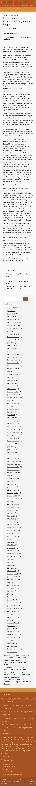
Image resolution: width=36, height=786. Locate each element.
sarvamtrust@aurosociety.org (13, 774)
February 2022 (12, 461)
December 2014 (13, 608)
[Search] (25, 299)
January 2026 (12, 325)
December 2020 (13, 499)
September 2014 (13, 614)
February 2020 (12, 528)
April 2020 (11, 522)
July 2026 (11, 311)
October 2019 (12, 536)
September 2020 (13, 507)
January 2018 (12, 577)
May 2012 (11, 646)
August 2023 (12, 409)
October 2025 (12, 334)
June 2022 (11, 450)
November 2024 (13, 366)
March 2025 (11, 354)
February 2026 (12, 322)
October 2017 (12, 580)
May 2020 (11, 519)
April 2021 (11, 487)
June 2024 (11, 380)
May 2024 (11, 383)
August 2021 (12, 478)
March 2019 (11, 551)
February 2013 (12, 635)
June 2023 (11, 415)
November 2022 (13, 435)
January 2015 (12, 606)
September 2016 (13, 588)
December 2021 (13, 467)
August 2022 (12, 444)
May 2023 (11, 418)
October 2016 (12, 585)
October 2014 (12, 611)
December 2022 (13, 432)
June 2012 (11, 643)
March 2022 (11, 458)
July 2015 (11, 597)
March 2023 (11, 424)
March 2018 (11, 571)
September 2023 (13, 406)
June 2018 (11, 565)
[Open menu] (18, 9)
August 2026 (12, 308)
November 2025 (13, 331)
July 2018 (11, 562)
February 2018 (12, 574)
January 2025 (12, 360)
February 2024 (12, 392)
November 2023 (13, 400)
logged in (18, 274)
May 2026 (11, 317)
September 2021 (13, 476)
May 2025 (11, 348)
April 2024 (11, 386)
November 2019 (13, 533)
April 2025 (11, 351)
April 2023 (11, 421)
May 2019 (11, 545)
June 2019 (11, 542)
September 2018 (13, 559)
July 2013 (11, 626)
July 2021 (11, 481)
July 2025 (11, 343)
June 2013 (11, 629)
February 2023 (12, 426)
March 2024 (11, 389)
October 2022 (12, 438)
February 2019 (12, 554)
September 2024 (13, 372)
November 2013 (13, 620)
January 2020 (12, 530)
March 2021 (11, 490)
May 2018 (11, 568)
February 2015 (12, 603)
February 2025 (12, 357)
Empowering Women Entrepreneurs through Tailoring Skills (17, 662)
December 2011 (13, 649)
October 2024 (12, 369)
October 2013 (12, 623)
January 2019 (12, 557)
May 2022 (11, 452)
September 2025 (13, 337)
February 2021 (12, 493)
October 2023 (12, 403)
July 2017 (11, 583)
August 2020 (12, 510)
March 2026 (11, 320)
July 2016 (11, 591)
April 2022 (11, 455)
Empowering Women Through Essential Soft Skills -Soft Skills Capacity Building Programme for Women (17, 727)
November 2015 (13, 594)
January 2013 (12, 637)
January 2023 (12, 429)
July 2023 (11, 412)
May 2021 (11, 484)
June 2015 (11, 600)
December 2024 (13, 363)
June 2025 (11, 346)
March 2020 (11, 525)
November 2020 (13, 502)
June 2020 (11, 516)
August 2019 (12, 539)
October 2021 (12, 473)
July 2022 (11, 447)
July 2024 (11, 377)
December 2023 (13, 398)
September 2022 (13, 441)
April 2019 (11, 548)
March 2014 (11, 617)
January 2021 (12, 496)
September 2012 (13, 640)
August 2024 (12, 374)
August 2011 (12, 652)
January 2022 (12, 464)
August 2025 (12, 340)
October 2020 (12, 505)
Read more (4, 754)
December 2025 (13, 328)
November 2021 (13, 470)
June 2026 (11, 314)
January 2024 (12, 395)
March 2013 (11, 632)
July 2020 (11, 513)
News (14, 28)
